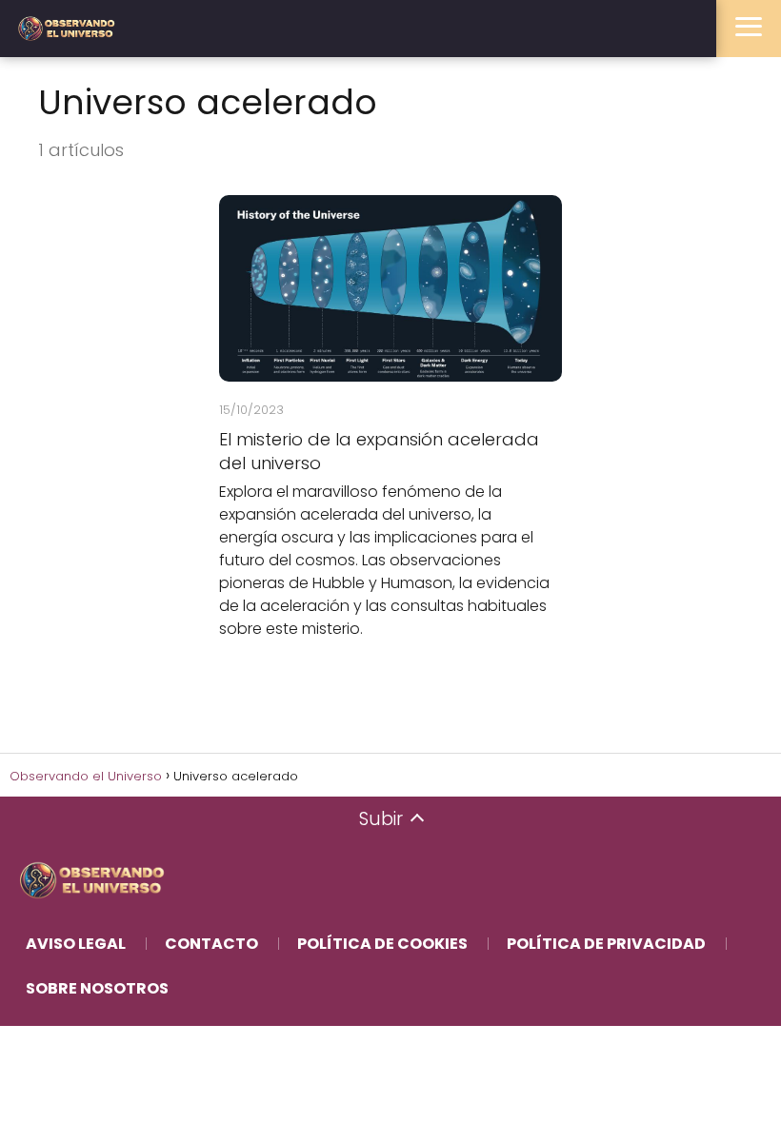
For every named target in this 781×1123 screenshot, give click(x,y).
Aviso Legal (76, 944)
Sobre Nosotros (97, 988)
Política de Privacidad (606, 944)
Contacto (211, 944)
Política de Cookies (382, 944)
